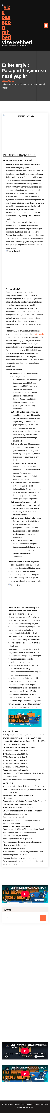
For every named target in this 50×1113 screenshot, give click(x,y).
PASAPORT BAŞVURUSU (19, 155)
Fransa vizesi (38, 993)
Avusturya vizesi (17, 996)
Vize (35, 148)
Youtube (28, 1004)
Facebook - (11, 1004)
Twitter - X (40, 1034)
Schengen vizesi (19, 1010)
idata (20, 990)
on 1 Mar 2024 (15, 145)
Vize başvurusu (20, 957)
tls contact (22, 987)
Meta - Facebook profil (30, 1037)
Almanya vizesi (26, 993)
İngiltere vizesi (7, 999)
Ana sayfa (6, 80)
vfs (6, 990)
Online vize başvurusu (14, 1007)
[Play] (25, 718)
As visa (10, 1029)
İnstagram (20, 1004)
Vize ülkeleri (18, 1032)
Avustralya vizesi (20, 999)
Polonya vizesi (41, 996)
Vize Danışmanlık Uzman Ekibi (19, 148)
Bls (9, 990)
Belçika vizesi (30, 996)
